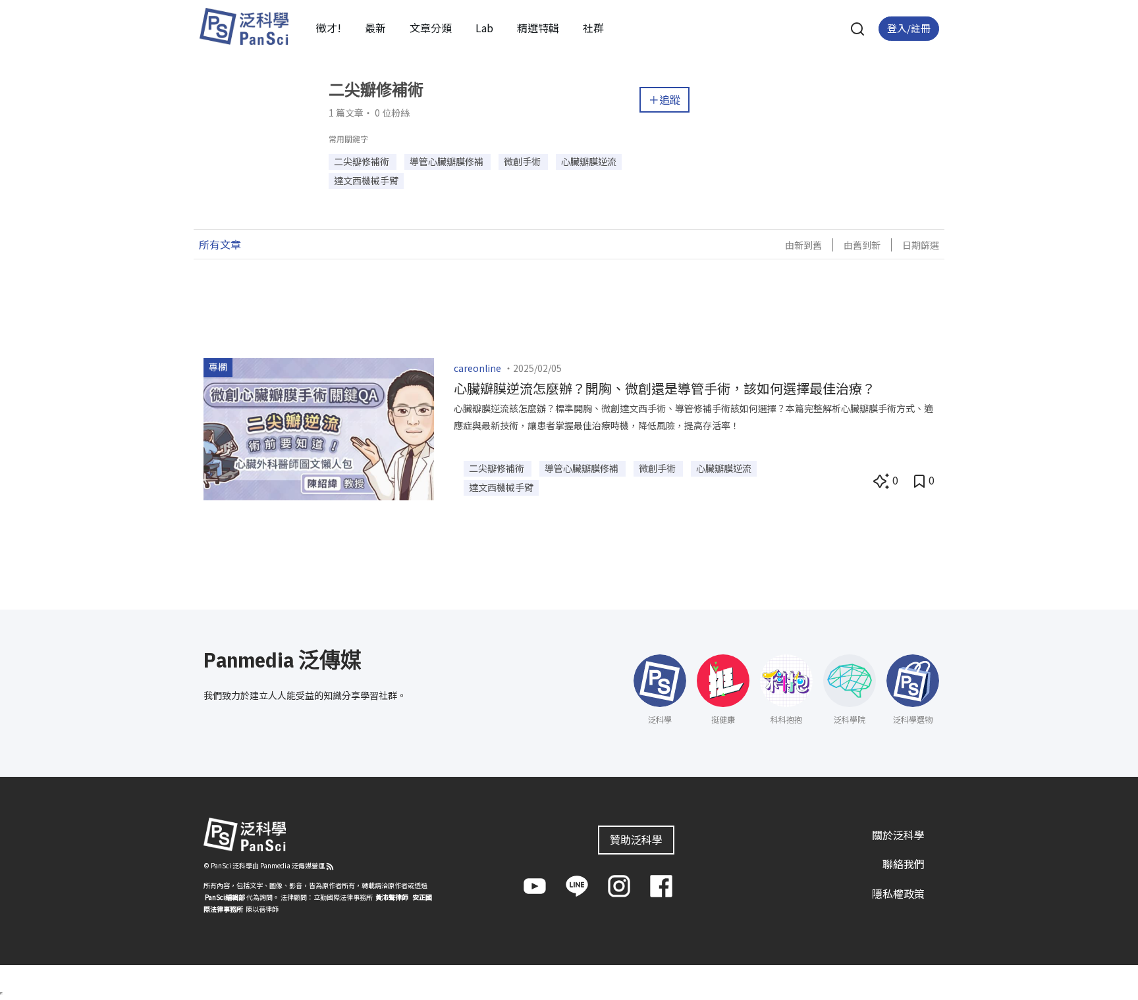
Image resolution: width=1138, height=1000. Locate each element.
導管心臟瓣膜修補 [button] (447, 161)
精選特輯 (538, 28)
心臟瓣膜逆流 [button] (588, 161)
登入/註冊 (909, 28)
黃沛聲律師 (391, 897)
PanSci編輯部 (225, 897)
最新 (375, 28)
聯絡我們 (903, 864)
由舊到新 (862, 244)
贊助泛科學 (636, 839)
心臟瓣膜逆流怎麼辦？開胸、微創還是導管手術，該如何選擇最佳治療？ (664, 388)
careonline (477, 368)
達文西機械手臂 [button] (366, 180)
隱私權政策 (898, 893)
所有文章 (220, 244)
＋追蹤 (664, 99)
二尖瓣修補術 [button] (362, 161)
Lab (484, 28)
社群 (593, 28)
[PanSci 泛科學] (243, 26)
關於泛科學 (898, 835)
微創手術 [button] (523, 161)
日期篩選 (920, 244)
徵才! (328, 28)
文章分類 (431, 28)
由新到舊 (803, 244)
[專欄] (318, 427)
